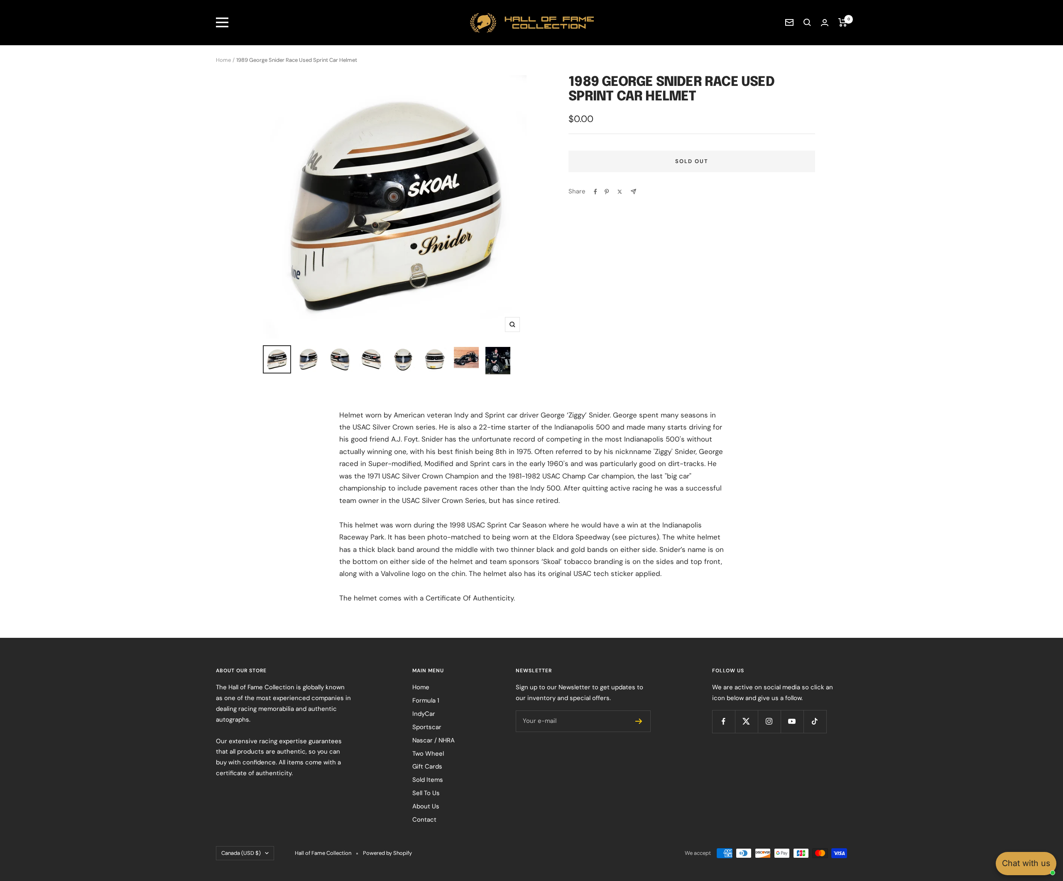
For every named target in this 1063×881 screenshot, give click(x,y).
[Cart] (842, 22)
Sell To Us (426, 793)
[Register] (638, 721)
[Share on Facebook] (595, 192)
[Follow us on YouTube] (792, 721)
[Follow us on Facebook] (723, 721)
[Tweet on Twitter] (619, 192)
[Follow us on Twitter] (746, 721)
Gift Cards (427, 766)
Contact (424, 819)
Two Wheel (428, 753)
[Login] (824, 22)
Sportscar (426, 727)
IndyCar (423, 714)
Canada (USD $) (241, 853)
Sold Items (427, 780)
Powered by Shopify (387, 853)
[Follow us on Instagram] (769, 721)
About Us (425, 806)
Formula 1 (425, 700)
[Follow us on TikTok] (814, 721)
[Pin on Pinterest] (607, 192)
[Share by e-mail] (633, 191)
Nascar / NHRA (433, 740)
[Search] (807, 22)
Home (223, 59)
